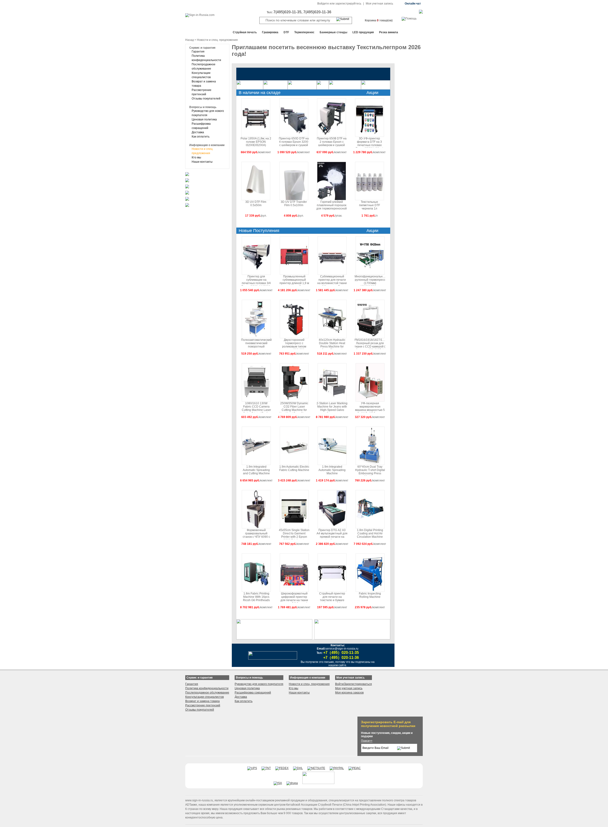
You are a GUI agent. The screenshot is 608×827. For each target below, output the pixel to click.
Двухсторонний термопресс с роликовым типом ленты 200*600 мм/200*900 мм (294, 343)
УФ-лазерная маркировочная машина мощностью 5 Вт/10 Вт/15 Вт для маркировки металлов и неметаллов (370, 407)
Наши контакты (202, 161)
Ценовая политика (204, 119)
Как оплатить (200, 136)
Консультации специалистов (204, 697)
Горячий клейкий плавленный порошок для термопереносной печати (331, 205)
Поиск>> (366, 740)
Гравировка (270, 32)
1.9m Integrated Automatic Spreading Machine (332, 470)
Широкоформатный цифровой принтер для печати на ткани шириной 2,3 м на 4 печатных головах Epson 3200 (294, 597)
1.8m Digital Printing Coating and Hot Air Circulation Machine (370, 533)
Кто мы (196, 157)
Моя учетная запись (379, 3)
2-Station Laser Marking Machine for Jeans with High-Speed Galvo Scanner (332, 407)
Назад (189, 40)
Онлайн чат (413, 3)
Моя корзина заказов (349, 692)
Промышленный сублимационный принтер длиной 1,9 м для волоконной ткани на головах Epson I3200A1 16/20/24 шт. (294, 280)
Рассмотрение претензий (202, 705)
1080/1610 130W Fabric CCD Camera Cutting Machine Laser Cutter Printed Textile (256, 407)
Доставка (198, 132)
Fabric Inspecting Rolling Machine (370, 595)
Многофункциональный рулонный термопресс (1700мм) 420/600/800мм (370, 280)
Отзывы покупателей (206, 98)
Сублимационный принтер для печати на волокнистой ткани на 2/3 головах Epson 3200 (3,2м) (332, 280)
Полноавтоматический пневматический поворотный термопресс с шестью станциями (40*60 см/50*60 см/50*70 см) (256, 343)
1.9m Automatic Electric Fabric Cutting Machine (294, 468)
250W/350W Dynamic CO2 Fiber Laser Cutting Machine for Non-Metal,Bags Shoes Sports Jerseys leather (294, 407)
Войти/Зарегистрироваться (353, 684)
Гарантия (198, 51)
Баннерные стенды (333, 32)
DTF (286, 32)
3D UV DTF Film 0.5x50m (255, 203)
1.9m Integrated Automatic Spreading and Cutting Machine (256, 470)
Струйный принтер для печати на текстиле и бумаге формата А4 (332, 597)
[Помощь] (409, 18)
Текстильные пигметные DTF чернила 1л (369, 205)
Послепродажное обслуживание (207, 692)
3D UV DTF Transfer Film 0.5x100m (294, 203)
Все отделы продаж (204, 32)
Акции (372, 92)
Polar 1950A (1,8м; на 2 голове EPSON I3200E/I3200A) (256, 142)
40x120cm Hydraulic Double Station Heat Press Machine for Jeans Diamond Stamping (332, 343)
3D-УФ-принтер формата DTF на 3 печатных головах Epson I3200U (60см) (369, 142)
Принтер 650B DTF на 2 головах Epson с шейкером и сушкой (332, 142)
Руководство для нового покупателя (259, 684)
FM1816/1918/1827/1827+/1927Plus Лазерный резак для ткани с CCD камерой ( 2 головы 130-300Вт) (370, 343)
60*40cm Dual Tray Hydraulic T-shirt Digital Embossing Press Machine (370, 470)
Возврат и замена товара (202, 701)
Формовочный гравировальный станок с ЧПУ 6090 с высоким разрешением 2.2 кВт (256, 533)
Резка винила (388, 32)
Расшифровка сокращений (253, 692)
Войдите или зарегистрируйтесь (339, 3)
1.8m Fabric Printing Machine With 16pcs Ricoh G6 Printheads (256, 597)
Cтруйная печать (245, 32)
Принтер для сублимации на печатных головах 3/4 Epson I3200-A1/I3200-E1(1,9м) (256, 280)
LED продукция (363, 32)
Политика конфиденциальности (206, 688)
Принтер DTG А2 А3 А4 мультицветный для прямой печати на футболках (332, 533)
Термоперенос (304, 32)
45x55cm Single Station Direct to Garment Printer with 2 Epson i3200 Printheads (294, 533)
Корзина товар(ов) (379, 20)
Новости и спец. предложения (309, 684)
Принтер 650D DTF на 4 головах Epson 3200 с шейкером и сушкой (294, 142)
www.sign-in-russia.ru (199, 800)
